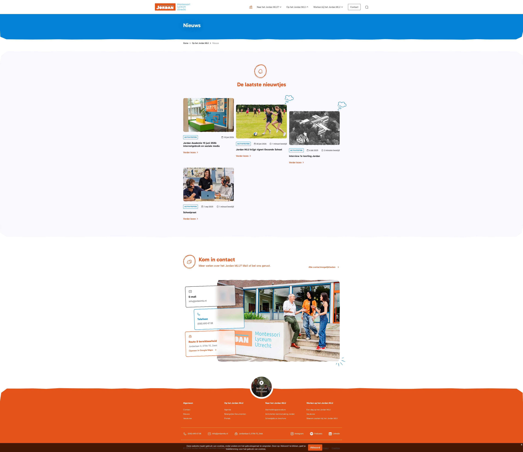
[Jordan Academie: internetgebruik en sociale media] (208, 114)
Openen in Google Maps (201, 350)
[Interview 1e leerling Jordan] (314, 127)
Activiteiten (190, 137)
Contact (354, 7)
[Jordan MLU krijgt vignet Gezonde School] (261, 121)
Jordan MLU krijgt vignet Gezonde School (259, 149)
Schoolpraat (189, 212)
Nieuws (215, 43)
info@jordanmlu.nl (198, 301)
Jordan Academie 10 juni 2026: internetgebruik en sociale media (201, 144)
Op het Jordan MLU (296, 7)
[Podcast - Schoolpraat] (208, 184)
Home (185, 43)
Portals (227, 418)
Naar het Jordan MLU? (268, 7)
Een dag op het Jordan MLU (318, 410)
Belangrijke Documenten (235, 414)
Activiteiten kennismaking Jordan (280, 414)
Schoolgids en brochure (275, 418)
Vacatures (187, 418)
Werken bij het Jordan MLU (326, 7)
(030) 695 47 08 (205, 323)
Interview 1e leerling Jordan (304, 156)
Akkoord (315, 447)
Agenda (227, 410)
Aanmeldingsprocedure (275, 410)
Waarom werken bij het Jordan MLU (322, 418)
